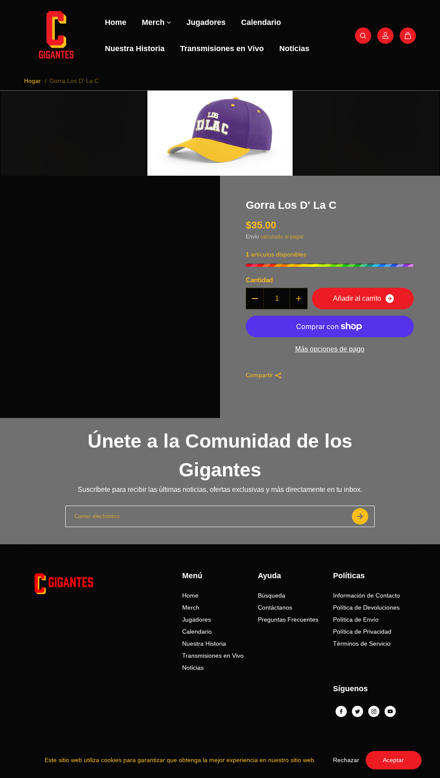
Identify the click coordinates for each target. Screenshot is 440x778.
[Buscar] (363, 35)
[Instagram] (374, 711)
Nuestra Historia (135, 48)
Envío (252, 237)
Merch (153, 22)
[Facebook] (341, 711)
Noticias (294, 48)
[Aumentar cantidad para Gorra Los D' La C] (299, 298)
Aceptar (393, 760)
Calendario (261, 22)
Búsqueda (271, 595)
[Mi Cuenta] (385, 35)
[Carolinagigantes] (56, 35)
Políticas (349, 575)
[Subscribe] (360, 516)
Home (115, 22)
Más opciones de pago (329, 349)
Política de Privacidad (362, 631)
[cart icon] (408, 35)
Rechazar (346, 760)
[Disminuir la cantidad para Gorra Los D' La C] (255, 298)
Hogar (32, 80)
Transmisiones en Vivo (222, 48)
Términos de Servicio (362, 643)
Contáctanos (275, 607)
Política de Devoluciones (366, 607)
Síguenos (350, 688)
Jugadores (206, 22)
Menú (192, 575)
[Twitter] (357, 711)
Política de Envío (356, 619)
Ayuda (269, 575)
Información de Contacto (366, 595)
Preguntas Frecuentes (288, 619)
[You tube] (390, 711)
